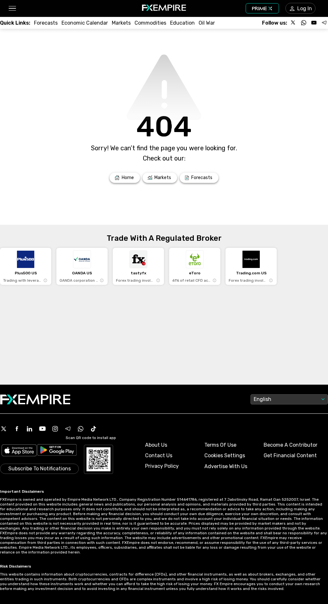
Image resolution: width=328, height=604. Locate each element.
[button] (12, 8)
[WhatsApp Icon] (81, 429)
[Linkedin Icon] (29, 429)
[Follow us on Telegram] (324, 23)
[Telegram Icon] (68, 429)
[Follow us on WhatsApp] (304, 23)
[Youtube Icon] (42, 429)
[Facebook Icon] (16, 429)
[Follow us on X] (293, 23)
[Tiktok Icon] (93, 429)
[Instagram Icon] (55, 429)
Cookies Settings (224, 455)
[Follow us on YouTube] (314, 23)
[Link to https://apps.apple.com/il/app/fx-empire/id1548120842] (19, 451)
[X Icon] (4, 429)
